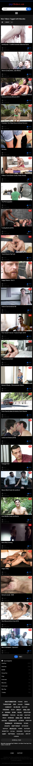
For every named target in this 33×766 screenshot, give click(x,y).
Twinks (16, 692)
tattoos (11, 734)
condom (16, 736)
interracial (18, 723)
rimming (5, 715)
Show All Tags (16, 740)
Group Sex (16, 673)
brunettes (5, 731)
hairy (4, 734)
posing (20, 701)
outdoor (27, 728)
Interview (16, 679)
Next (20, 656)
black (13, 709)
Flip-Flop (16, 689)
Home (12, 753)
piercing (12, 715)
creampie (7, 726)
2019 (25, 702)
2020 (14, 704)
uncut (18, 710)
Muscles (16, 682)
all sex (20, 715)
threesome (7, 704)
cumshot (8, 707)
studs (26, 723)
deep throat (16, 726)
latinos (21, 720)
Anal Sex (16, 666)
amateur (27, 715)
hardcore (28, 720)
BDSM (16, 670)
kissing (7, 712)
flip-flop (27, 731)
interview (25, 726)
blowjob (17, 707)
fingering (6, 709)
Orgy (16, 676)
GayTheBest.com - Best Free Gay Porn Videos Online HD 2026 (16, 763)
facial (19, 712)
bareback (8, 723)
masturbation (10, 702)
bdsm (14, 712)
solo (4, 718)
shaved (20, 704)
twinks (26, 704)
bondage (11, 718)
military (24, 707)
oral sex (26, 710)
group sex (27, 712)
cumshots (13, 720)
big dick (27, 718)
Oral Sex (16, 663)
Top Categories (7, 660)
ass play (5, 728)
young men (20, 734)
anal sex (19, 718)
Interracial (16, 686)
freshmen (19, 731)
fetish (12, 731)
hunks (20, 728)
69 (2, 712)
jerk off (27, 733)
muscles (13, 729)
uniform (4, 720)
